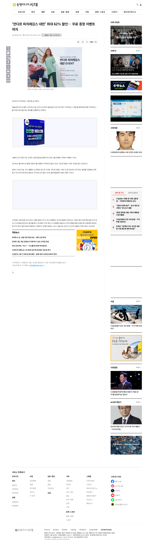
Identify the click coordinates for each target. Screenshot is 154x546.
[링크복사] (8, 81)
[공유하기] (82, 42)
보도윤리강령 (93, 530)
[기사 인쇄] (78, 42)
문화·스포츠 (100, 12)
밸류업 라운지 (91, 495)
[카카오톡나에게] (8, 57)
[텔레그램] (8, 76)
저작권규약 (82, 530)
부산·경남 (69, 492)
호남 (67, 495)
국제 (77, 12)
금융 (49, 480)
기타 (67, 507)
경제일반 (15, 502)
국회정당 (15, 489)
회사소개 (47, 530)
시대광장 (114, 367)
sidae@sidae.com (36, 265)
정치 (33, 12)
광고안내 (55, 530)
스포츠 (68, 520)
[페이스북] (8, 62)
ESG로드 (89, 492)
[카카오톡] (8, 53)
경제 (43, 12)
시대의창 (114, 127)
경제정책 (15, 505)
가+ (96, 42)
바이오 (32, 492)
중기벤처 (33, 488)
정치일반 (15, 492)
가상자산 (51, 488)
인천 (67, 503)
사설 (112, 301)
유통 (31, 484)
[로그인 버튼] (140, 4)
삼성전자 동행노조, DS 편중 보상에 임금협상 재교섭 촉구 (31, 250)
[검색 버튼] (137, 4)
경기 (67, 488)
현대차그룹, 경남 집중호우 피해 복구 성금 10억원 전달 (30, 241)
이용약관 (73, 530)
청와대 (14, 485)
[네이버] (8, 71)
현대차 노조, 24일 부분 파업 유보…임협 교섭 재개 (29, 237)
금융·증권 (65, 12)
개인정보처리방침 (106, 530)
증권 (49, 484)
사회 (87, 12)
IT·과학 (32, 495)
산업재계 (33, 480)
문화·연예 (69, 516)
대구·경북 (69, 499)
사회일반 (69, 480)
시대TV (114, 12)
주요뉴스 (89, 499)
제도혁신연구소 (130, 12)
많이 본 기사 (119, 192)
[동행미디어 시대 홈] (25, 4)
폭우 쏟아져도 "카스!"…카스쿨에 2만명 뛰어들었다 (29, 245)
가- (87, 42)
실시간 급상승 (133, 192)
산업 (53, 12)
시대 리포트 (115, 22)
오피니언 (21, 12)
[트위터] (8, 67)
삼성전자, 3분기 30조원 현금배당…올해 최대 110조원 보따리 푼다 (34, 254)
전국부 (68, 484)
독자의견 (64, 530)
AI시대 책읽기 (116, 402)
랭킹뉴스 (89, 503)
